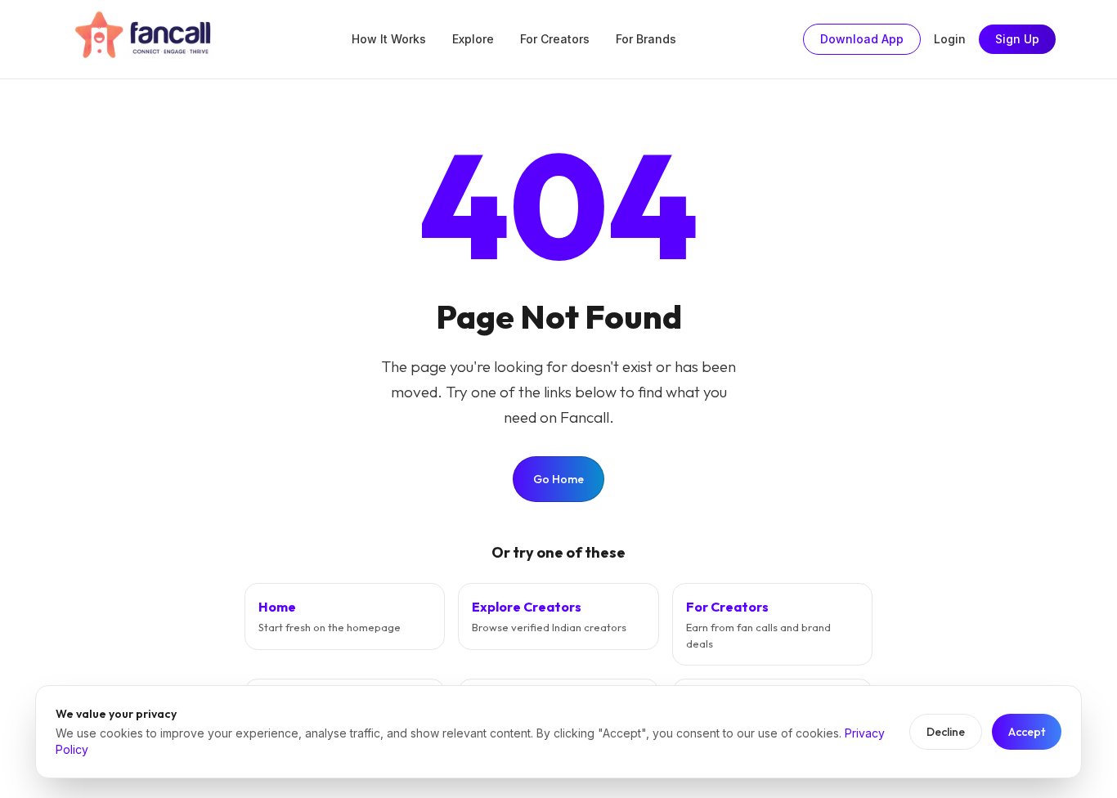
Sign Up (1017, 39)
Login (950, 39)
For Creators (555, 39)
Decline (945, 731)
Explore (473, 39)
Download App (862, 39)
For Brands (646, 39)
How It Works (389, 39)
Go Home (558, 479)
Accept (1026, 731)
